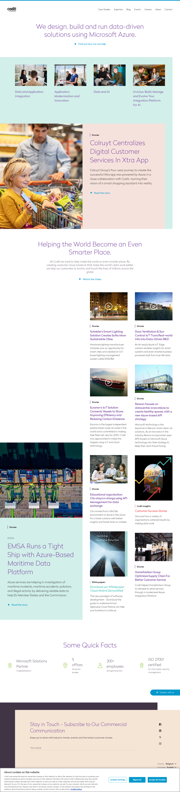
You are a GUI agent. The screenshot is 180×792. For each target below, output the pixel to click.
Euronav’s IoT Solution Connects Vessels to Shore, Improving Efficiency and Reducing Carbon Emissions (107, 413)
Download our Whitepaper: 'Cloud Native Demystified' (107, 589)
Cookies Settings (117, 780)
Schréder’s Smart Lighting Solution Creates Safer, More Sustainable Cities (108, 335)
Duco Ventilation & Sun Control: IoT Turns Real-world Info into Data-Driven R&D (153, 335)
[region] (90, 780)
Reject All (137, 780)
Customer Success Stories (151, 511)
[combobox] (170, 764)
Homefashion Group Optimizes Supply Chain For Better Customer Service (152, 575)
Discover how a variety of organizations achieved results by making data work (152, 520)
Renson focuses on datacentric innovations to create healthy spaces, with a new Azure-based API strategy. (153, 411)
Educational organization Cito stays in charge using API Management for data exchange (108, 500)
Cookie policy (76, 789)
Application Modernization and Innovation (66, 96)
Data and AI (102, 92)
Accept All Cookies (157, 780)
